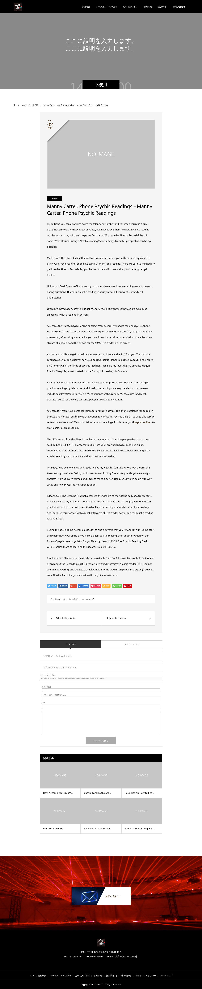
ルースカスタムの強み (106, 6)
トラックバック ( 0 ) (131, 644)
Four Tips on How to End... (139, 793)
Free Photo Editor (53, 828)
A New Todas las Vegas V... (139, 828)
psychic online (142, 422)
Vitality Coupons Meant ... (98, 828)
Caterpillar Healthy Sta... (97, 793)
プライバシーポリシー (145, 975)
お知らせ (148, 6)
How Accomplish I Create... (58, 793)
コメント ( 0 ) (70, 644)
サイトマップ (166, 975)
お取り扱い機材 (130, 6)
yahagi (62, 599)
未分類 (54, 198)
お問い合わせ (179, 6)
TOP (32, 975)
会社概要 (86, 6)
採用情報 (162, 6)
